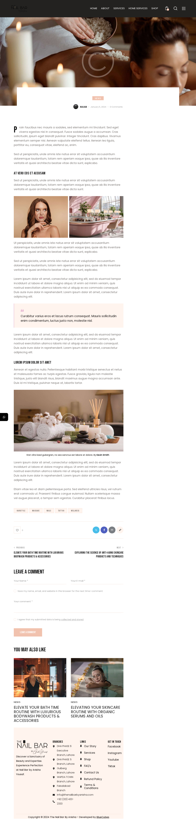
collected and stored (72, 619)
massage (36, 510)
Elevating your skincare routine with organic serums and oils (95, 712)
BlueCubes (102, 817)
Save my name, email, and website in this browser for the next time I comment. (60, 591)
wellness (75, 510)
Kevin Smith (103, 454)
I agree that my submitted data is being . (51, 619)
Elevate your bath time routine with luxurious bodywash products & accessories (37, 714)
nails (49, 510)
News (98, 98)
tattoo (61, 510)
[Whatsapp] (4, 417)
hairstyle (21, 510)
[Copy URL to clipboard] (120, 530)
